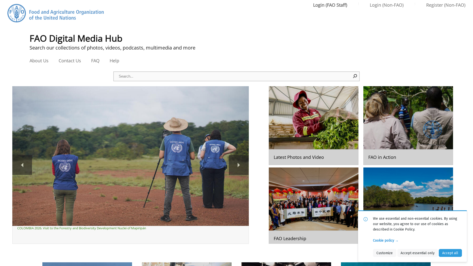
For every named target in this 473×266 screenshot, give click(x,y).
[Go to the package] (313, 125)
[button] (355, 76)
